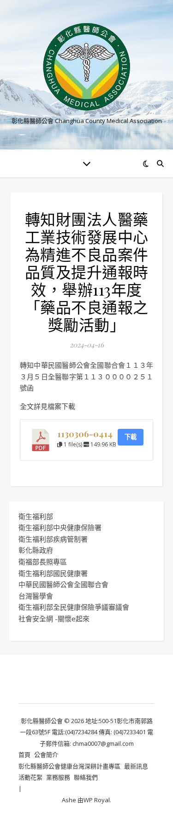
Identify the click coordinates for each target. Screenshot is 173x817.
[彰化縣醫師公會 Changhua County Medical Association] (87, 67)
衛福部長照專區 (42, 561)
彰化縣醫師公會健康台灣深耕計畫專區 (69, 766)
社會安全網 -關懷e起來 (53, 618)
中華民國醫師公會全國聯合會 (63, 584)
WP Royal (97, 800)
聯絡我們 (86, 777)
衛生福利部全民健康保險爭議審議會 (73, 607)
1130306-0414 (85, 433)
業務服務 (58, 777)
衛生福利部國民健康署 (53, 573)
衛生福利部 (35, 516)
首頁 (24, 754)
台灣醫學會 (35, 595)
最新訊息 (136, 766)
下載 (131, 437)
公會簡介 (46, 754)
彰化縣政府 (35, 550)
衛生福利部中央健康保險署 (59, 527)
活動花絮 (30, 777)
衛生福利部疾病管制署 (53, 539)
